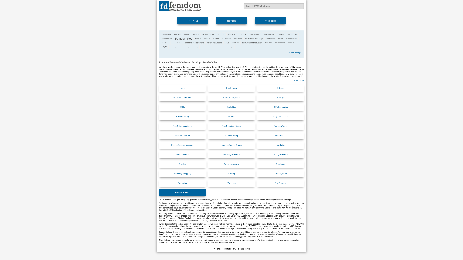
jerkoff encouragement (194, 43)
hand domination (270, 38)
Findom (216, 39)
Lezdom (231, 117)
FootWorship (280, 136)
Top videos (231, 21)
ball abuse (186, 34)
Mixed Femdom (182, 155)
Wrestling (232, 183)
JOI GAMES (235, 42)
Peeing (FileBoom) (231, 155)
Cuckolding (231, 107)
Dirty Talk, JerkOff (280, 117)
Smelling (182, 164)
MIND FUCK (268, 42)
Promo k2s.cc (270, 21)
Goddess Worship (254, 38)
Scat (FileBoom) (281, 155)
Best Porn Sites (182, 193)
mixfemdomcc (280, 43)
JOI (227, 43)
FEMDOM (280, 34)
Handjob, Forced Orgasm (231, 145)
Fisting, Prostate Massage (182, 145)
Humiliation (166, 42)
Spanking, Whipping (182, 174)
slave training (185, 47)
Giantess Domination (182, 98)
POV (165, 47)
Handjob (280, 38)
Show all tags (295, 53)
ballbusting (196, 34)
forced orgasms (238, 38)
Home (182, 88)
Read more (299, 80)
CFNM (182, 107)
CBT (219, 34)
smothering (195, 47)
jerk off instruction (176, 42)
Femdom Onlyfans (182, 136)
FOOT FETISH (226, 38)
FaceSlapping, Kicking (231, 126)
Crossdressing (182, 117)
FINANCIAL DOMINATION (202, 38)
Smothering (281, 164)
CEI (224, 34)
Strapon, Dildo (280, 174)
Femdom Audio (280, 126)
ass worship (177, 34)
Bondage (281, 98)
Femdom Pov (183, 38)
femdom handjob (167, 38)
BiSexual (281, 88)
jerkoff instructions (214, 43)
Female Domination (254, 34)
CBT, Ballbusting (280, 107)
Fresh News (193, 21)
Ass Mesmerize (167, 34)
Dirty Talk (242, 34)
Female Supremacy (268, 34)
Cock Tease (231, 34)
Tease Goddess (218, 47)
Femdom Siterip (231, 136)
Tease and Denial (206, 47)
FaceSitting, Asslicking (182, 126)
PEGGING (291, 42)
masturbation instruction (252, 43)
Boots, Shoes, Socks (231, 98)
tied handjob (229, 47)
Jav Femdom (280, 183)
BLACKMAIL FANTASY (208, 34)
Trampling (182, 183)
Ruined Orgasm (174, 47)
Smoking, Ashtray (231, 164)
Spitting (231, 174)
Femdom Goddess (292, 34)
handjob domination (291, 38)
